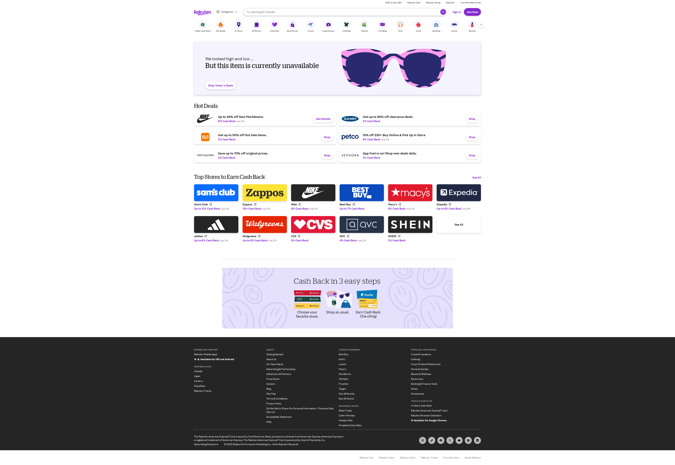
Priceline (343, 383)
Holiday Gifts (345, 420)
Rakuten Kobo (407, 457)
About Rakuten (473, 457)
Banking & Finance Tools (424, 383)
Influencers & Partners (278, 373)
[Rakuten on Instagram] (422, 440)
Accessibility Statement (279, 416)
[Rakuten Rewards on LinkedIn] (477, 440)
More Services (451, 457)
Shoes (414, 388)
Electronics (417, 378)
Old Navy (343, 378)
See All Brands (346, 393)
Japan (197, 376)
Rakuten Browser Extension (426, 415)
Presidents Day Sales (350, 425)
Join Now (472, 12)
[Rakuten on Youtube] (459, 440)
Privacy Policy (273, 403)
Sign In (457, 12)
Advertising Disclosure (206, 444)
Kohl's (342, 359)
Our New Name (274, 364)
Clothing (415, 359)
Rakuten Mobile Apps (205, 354)
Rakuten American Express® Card (429, 410)
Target (342, 388)
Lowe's (342, 364)
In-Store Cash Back (421, 405)
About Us (271, 359)
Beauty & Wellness (421, 373)
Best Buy (343, 354)
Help (268, 421)
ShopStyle (199, 385)
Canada (198, 371)
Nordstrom (345, 373)
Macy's (342, 369)
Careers (270, 383)
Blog (268, 388)
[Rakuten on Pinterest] (468, 440)
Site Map (271, 393)
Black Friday (345, 410)
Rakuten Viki (366, 457)
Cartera (198, 380)
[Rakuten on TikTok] (431, 440)
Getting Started (274, 354)
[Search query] (443, 12)
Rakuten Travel (429, 457)
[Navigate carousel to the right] (481, 24)
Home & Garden (420, 369)
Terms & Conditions (276, 398)
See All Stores (346, 398)
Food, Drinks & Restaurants (426, 364)
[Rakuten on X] (450, 440)
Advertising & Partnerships (280, 369)
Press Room (272, 378)
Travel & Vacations (421, 354)
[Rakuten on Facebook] (440, 440)
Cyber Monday (347, 415)
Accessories (417, 393)
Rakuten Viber (386, 457)
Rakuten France (202, 390)
